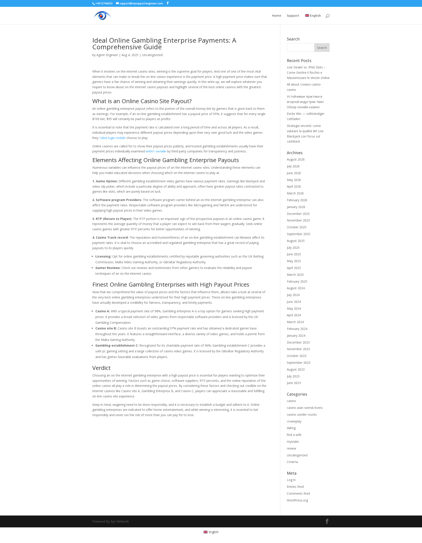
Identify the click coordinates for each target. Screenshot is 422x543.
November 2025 (298, 220)
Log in (291, 480)
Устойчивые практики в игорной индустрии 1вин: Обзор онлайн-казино (305, 101)
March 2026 (295, 193)
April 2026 (294, 186)
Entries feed (295, 486)
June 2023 (294, 383)
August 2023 (296, 369)
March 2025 (295, 274)
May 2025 (294, 261)
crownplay (294, 421)
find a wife (294, 435)
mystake (293, 441)
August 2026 (296, 159)
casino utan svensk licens (305, 408)
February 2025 (297, 281)
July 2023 (293, 376)
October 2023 (296, 356)
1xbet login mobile (112, 138)
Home (276, 16)
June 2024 (294, 302)
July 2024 (293, 295)
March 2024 (295, 322)
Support (293, 16)
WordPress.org (297, 500)
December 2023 (298, 342)
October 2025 (296, 227)
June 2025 (294, 254)
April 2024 (294, 315)
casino (291, 401)
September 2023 (298, 362)
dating (291, 428)
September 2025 (298, 234)
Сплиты (292, 462)
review (291, 448)
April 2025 (294, 268)
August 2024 (296, 288)
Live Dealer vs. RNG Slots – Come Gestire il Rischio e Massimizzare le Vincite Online (308, 72)
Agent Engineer (107, 55)
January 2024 (296, 335)
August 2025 (296, 241)
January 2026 (296, 207)
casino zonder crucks (302, 414)
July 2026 (293, 166)
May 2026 (294, 180)
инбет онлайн (156, 151)
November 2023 (298, 349)
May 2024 (294, 308)
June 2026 (294, 173)
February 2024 (297, 329)
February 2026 (297, 200)
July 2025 (293, 247)
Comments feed (298, 493)
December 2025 (298, 214)
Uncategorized (152, 55)
